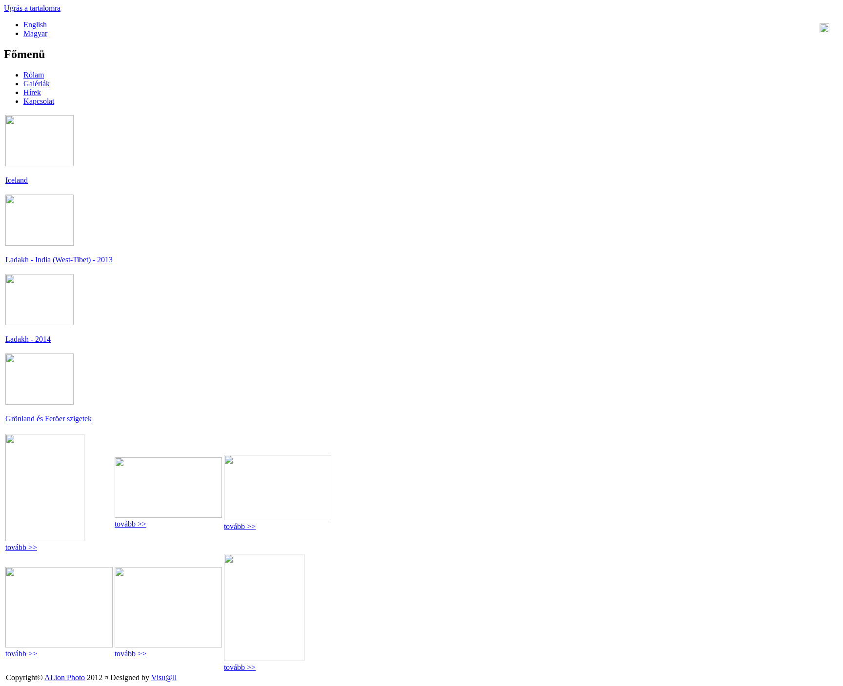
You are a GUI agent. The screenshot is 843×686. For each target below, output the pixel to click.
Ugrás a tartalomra (32, 8)
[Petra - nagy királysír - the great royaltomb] (264, 658)
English (35, 24)
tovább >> (21, 547)
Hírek (32, 92)
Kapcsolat (38, 101)
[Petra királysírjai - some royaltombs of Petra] (168, 645)
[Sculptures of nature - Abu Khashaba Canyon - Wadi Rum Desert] (168, 515)
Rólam (33, 75)
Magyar (35, 33)
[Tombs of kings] (44, 538)
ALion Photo (64, 677)
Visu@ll (164, 677)
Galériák (36, 83)
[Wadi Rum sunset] (59, 645)
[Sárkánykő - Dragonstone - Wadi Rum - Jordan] (277, 517)
